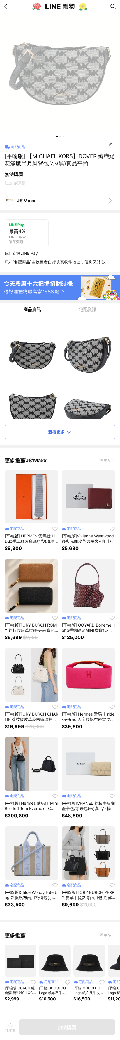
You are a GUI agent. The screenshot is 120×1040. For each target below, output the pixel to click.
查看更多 (56, 431)
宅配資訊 (87, 309)
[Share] (110, 144)
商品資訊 (32, 309)
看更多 (105, 460)
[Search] (113, 6)
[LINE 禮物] (60, 6)
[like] (55, 529)
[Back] (7, 6)
